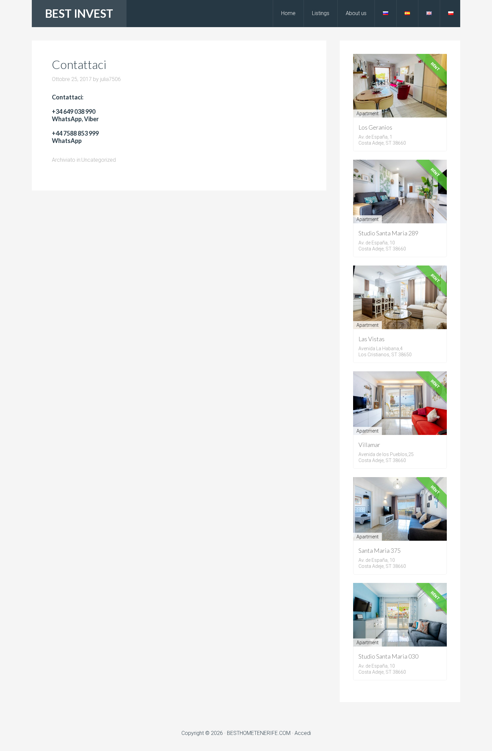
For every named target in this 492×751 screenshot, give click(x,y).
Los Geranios (375, 127)
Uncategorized (98, 160)
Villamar (369, 444)
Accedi (303, 733)
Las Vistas (371, 339)
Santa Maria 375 (379, 550)
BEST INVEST (79, 13)
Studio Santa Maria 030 (388, 656)
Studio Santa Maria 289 (388, 233)
